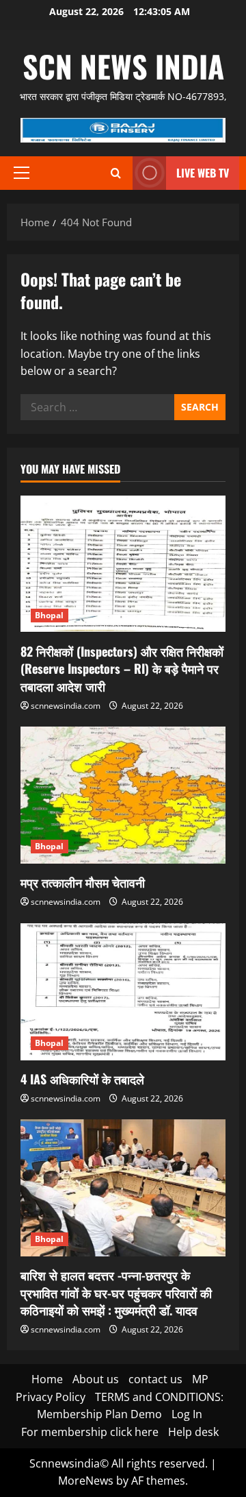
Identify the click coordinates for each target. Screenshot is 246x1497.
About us (95, 1379)
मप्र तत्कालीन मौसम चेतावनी (82, 882)
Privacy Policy (50, 1396)
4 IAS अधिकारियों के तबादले (82, 1079)
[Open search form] (116, 173)
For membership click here (90, 1431)
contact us (155, 1379)
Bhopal (49, 615)
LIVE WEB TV (202, 173)
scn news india (123, 66)
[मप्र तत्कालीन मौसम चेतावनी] (123, 795)
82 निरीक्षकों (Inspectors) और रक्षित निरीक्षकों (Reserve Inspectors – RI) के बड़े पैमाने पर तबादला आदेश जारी (121, 668)
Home (47, 1379)
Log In (187, 1414)
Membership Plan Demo (99, 1414)
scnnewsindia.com (65, 705)
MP (200, 1379)
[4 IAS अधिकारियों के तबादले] (123, 991)
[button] (21, 172)
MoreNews (85, 1480)
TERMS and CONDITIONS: (159, 1396)
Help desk (193, 1431)
